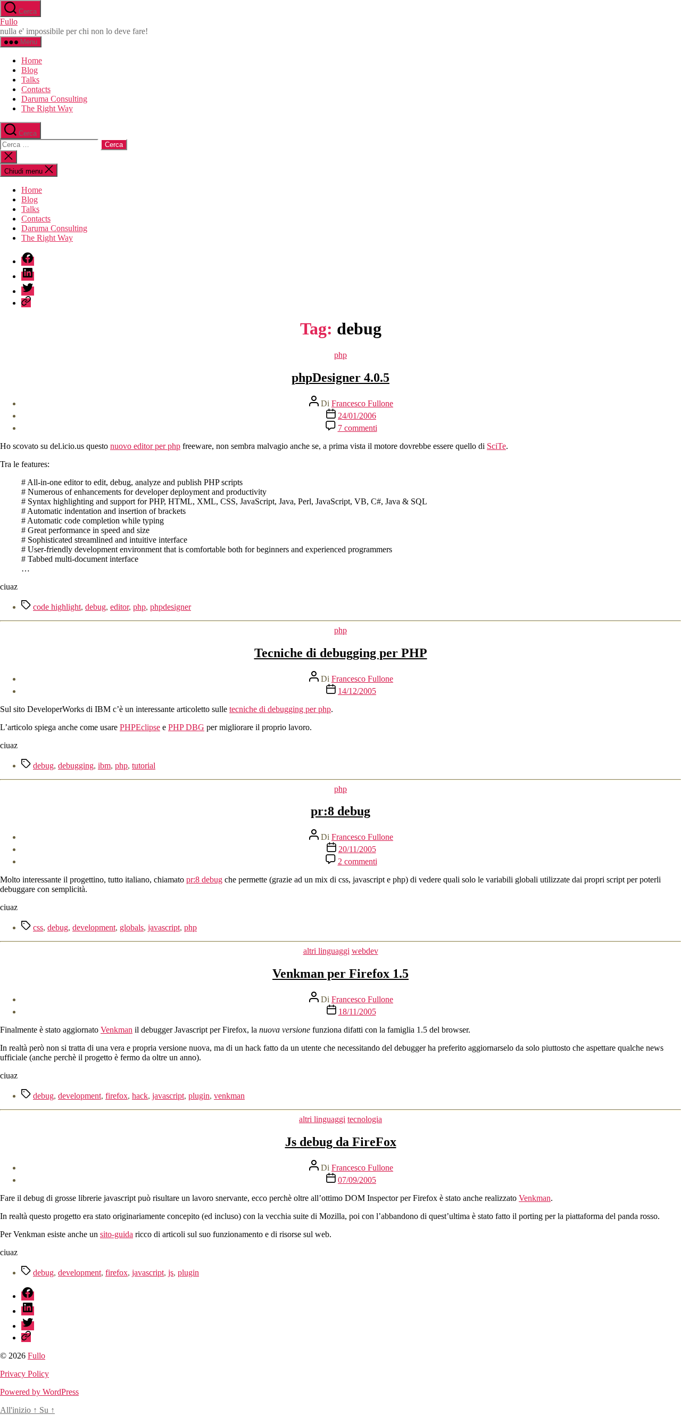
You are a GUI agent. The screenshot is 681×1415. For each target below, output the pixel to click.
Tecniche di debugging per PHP (340, 653)
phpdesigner (170, 606)
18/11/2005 (357, 1011)
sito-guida (116, 1234)
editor (119, 606)
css (38, 927)
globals (132, 927)
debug (95, 606)
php (340, 354)
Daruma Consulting (54, 98)
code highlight (57, 606)
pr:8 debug (340, 811)
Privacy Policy (24, 1373)
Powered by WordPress (39, 1391)
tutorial (143, 765)
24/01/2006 (357, 415)
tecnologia (364, 1119)
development (93, 927)
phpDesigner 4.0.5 (340, 378)
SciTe (496, 446)
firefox (116, 1095)
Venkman (116, 1029)
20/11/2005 (357, 849)
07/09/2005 (357, 1179)
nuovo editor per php (145, 446)
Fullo (9, 21)
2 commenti (357, 861)
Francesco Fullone (362, 403)
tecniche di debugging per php (280, 709)
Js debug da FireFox (340, 1142)
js (170, 1272)
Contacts (36, 89)
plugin (199, 1095)
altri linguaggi (326, 950)
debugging (76, 765)
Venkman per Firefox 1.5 (340, 973)
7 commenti (357, 427)
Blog (29, 70)
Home (31, 60)
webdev (365, 950)
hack (140, 1095)
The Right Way (47, 108)
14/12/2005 (357, 691)
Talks (30, 79)
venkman (229, 1095)
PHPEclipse (140, 727)
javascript (164, 927)
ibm (104, 765)
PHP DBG (186, 727)
